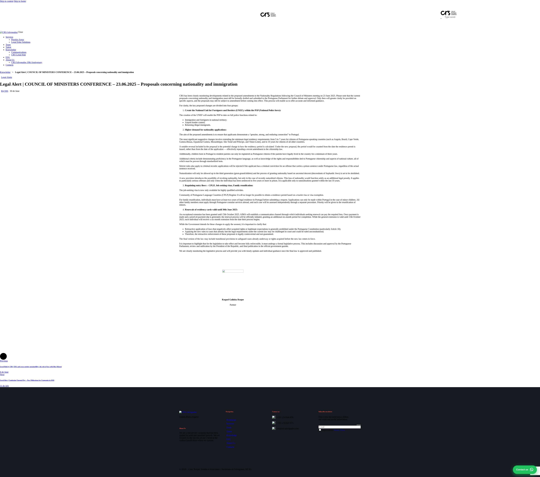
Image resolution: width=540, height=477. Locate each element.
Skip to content (6, 1)
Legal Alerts (6, 77)
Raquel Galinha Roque (233, 299)
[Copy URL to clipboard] (27, 356)
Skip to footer (20, 1)
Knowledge (5, 72)
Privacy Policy (339, 430)
